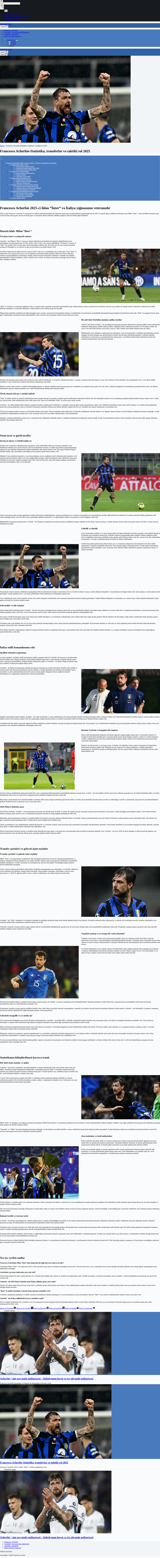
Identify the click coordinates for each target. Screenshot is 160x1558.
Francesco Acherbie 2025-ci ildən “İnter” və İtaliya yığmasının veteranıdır (31, 163)
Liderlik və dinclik (21, 175)
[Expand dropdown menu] (17, 40)
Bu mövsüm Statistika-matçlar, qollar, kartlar (27, 168)
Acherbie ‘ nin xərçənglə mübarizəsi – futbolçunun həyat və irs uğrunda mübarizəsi (46, 1378)
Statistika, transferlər (11, 34)
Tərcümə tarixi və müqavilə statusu (25, 166)
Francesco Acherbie (11, 30)
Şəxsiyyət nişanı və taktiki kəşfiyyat (25, 173)
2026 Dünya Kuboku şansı (23, 183)
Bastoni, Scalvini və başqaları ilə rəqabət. (26, 181)
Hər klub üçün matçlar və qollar (24, 193)
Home (2, 146)
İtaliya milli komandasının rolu (21, 178)
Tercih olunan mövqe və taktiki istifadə (26, 170)
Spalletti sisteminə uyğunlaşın (24, 180)
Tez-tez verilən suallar (18, 198)
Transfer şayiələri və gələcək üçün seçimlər (25, 185)
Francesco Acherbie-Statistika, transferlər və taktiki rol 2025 (34, 1462)
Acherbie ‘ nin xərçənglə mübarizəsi (16, 32)
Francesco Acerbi (6, 24)
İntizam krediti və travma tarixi (24, 196)
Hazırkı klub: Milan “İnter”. (20, 165)
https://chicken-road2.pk (12, 36)
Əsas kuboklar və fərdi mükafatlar (25, 194)
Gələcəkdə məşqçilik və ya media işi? (25, 189)
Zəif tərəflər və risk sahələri (23, 176)
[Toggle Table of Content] (1, 159)
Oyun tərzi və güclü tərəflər (20, 171)
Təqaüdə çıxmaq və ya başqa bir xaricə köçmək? (28, 188)
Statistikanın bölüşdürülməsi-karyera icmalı (25, 191)
